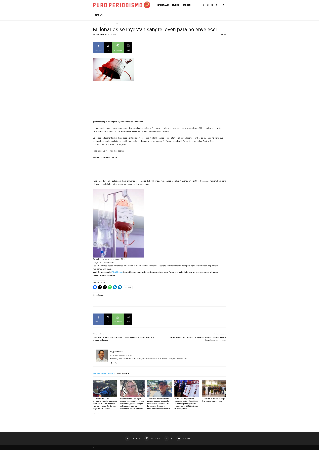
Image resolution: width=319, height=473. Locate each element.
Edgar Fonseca (101, 34)
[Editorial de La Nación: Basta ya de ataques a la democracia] (214, 388)
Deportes (99, 15)
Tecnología (103, 24)
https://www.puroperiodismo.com (121, 355)
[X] (212, 5)
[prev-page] (94, 413)
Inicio (95, 24)
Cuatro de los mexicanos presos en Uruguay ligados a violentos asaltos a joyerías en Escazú (123, 338)
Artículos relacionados (104, 373)
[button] (223, 5)
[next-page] (98, 413)
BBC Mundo (117, 272)
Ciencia (111, 24)
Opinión (187, 5)
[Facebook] (203, 5)
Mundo (175, 5)
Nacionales (163, 5)
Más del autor (123, 373)
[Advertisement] (159, 101)
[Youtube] (216, 5)
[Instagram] (208, 5)
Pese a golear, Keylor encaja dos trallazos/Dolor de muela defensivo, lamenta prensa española (198, 338)
